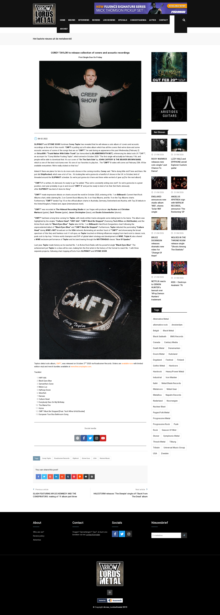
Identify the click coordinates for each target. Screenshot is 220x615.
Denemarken (174, 348)
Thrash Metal (159, 442)
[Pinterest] (74, 476)
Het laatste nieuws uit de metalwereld (52, 38)
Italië (155, 383)
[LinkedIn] (56, 476)
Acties (152, 20)
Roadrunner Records (61, 458)
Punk (176, 424)
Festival (169, 360)
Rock (155, 430)
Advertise (37, 540)
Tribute (156, 447)
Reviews (96, 20)
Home (62, 20)
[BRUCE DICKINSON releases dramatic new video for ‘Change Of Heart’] (159, 224)
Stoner (156, 436)
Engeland (157, 360)
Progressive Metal (161, 418)
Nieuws (71, 20)
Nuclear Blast (159, 406)
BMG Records (176, 336)
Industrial (157, 377)
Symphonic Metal (171, 436)
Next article (140, 489)
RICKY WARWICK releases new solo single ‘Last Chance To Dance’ (159, 165)
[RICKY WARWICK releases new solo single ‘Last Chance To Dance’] (159, 145)
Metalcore (158, 389)
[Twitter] (90, 438)
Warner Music (105, 458)
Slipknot (76, 458)
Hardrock (157, 371)
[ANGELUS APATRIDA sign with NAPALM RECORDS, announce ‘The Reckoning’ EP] (179, 183)
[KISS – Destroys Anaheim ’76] (179, 268)
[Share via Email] (86, 476)
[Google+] (50, 476)
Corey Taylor (46, 458)
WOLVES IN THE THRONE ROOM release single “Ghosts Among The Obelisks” (178, 243)
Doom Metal (158, 354)
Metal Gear (172, 389)
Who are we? (38, 532)
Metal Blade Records (171, 383)
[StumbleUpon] (62, 476)
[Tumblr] (68, 476)
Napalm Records (173, 395)
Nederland (158, 401)
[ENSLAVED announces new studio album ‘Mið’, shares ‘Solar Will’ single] (159, 183)
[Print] (92, 476)
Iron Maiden (171, 377)
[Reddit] (80, 476)
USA (95, 458)
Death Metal (158, 348)
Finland (180, 360)
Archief (64, 29)
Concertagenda (138, 20)
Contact (163, 20)
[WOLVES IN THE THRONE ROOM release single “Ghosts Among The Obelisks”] (179, 224)
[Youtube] (103, 438)
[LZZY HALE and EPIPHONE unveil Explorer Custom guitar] (179, 145)
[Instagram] (96, 438)
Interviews (83, 20)
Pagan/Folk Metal (161, 412)
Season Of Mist (169, 430)
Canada (156, 342)
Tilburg (172, 442)
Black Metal (168, 330)
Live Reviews (109, 20)
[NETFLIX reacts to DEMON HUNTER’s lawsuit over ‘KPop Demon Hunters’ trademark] (159, 268)
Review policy (38, 536)
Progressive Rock (161, 424)
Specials (122, 20)
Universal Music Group (174, 447)
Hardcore (173, 366)
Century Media (171, 342)
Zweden (165, 453)
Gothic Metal (159, 366)
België (156, 330)
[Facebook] (84, 438)
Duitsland (173, 354)
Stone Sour (86, 458)
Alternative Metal (161, 319)
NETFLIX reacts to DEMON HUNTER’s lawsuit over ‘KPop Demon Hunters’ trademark (158, 290)
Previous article (42, 489)
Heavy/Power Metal (175, 371)
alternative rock (160, 325)
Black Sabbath (159, 336)
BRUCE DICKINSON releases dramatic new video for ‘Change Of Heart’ (157, 246)
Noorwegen (172, 401)
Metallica (157, 395)
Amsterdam (177, 325)
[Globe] (77, 438)
